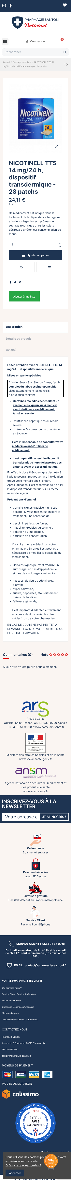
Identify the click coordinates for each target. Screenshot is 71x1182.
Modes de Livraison (11, 1000)
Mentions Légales (10, 1013)
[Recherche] (65, 52)
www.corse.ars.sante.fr (49, 727)
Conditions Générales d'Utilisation (18, 1007)
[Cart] (60, 41)
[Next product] (67, 64)
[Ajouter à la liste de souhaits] (22, 267)
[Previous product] (65, 64)
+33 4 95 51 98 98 (19, 727)
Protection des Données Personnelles (20, 1019)
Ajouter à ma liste (24, 296)
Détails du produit (18, 338)
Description (14, 327)
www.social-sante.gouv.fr (35, 759)
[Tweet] (15, 282)
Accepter (15, 1173)
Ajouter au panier (38, 255)
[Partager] (10, 282)
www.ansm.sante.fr (35, 791)
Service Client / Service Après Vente (19, 994)
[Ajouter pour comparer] (49, 267)
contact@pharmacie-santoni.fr (16, 1056)
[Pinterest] (20, 282)
